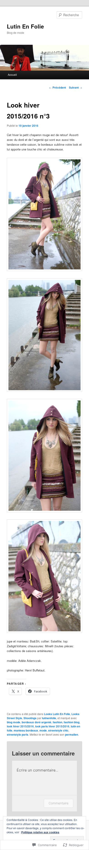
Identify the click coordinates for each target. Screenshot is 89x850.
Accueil (12, 74)
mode (43, 730)
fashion (57, 722)
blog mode (13, 722)
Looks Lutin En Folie (57, 714)
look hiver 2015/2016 (20, 726)
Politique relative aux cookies (40, 832)
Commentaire (58, 803)
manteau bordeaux (26, 730)
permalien (71, 734)
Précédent (57, 87)
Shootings (30, 718)
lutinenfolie (49, 718)
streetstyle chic (58, 730)
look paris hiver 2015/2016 (52, 726)
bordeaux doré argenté (36, 722)
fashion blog (71, 722)
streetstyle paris (17, 734)
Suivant (75, 87)
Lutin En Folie (25, 26)
